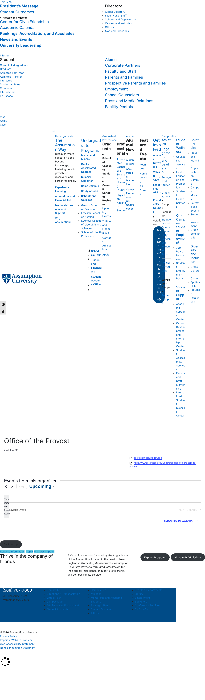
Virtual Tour (54, 597)
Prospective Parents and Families (135, 83)
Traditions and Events (166, 223)
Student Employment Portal (180, 270)
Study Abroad (89, 191)
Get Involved (157, 145)
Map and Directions (117, 31)
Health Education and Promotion (180, 179)
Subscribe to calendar (179, 520)
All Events (143, 190)
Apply (3, 120)
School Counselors (122, 95)
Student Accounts (57, 609)
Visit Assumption (44, 551)
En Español (6, 96)
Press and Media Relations (129, 100)
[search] (54, 131)
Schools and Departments (121, 19)
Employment (116, 89)
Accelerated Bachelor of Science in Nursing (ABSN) (121, 174)
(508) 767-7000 (17, 590)
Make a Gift (159, 263)
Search (7, 689)
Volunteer (157, 222)
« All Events (11, 450)
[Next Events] (12, 486)
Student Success (101, 609)
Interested (6, 80)
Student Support (180, 293)
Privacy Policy (8, 636)
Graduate (5, 69)
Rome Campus (90, 185)
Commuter (6, 88)
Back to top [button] (11, 544)
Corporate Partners (122, 65)
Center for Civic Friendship (24, 21)
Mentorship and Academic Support (64, 209)
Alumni (111, 59)
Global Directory (115, 11)
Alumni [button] (130, 136)
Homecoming (143, 177)
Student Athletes (10, 84)
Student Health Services (180, 199)
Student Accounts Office (96, 280)
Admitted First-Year (12, 72)
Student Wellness (180, 145)
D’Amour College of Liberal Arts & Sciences (91, 224)
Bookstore (141, 601)
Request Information (12, 551)
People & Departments (148, 590)
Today (21, 486)
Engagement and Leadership (166, 160)
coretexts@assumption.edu (148, 457)
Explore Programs (155, 557)
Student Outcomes (17, 12)
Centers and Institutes (118, 23)
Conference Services (147, 605)
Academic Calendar (18, 27)
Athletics (96, 593)
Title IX (95, 613)
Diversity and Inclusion (195, 254)
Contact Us (53, 590)
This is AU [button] (6, 2)
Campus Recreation (166, 210)
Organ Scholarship (195, 233)
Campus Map (55, 601)
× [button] (3, 671)
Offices (109, 27)
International (7, 92)
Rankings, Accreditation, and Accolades (37, 33)
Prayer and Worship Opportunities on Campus (195, 168)
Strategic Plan (99, 605)
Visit (2, 117)
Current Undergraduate (14, 65)
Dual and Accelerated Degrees (88, 167)
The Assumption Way (65, 145)
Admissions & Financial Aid (63, 605)
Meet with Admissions (188, 557)
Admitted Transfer (11, 76)
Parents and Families (124, 77)
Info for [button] (4, 55)
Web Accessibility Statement (17, 643)
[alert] (6, 506)
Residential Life (166, 267)
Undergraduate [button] (64, 136)
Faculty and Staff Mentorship (180, 381)
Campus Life (98, 590)
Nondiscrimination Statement (17, 647)
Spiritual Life (195, 144)
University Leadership (20, 45)
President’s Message (19, 6)
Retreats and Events (195, 206)
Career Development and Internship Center (180, 335)
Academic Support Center (180, 311)
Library (139, 593)
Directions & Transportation (63, 593)
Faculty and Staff (116, 15)
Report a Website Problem (16, 640)
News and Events (16, 39)
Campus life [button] (169, 136)
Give (3, 124)
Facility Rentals (119, 106)
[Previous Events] (6, 486)
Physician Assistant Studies (121, 202)
